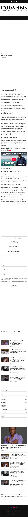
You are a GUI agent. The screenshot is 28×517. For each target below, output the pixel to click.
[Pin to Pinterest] (19, 238)
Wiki (14, 418)
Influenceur (14, 409)
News (3, 414)
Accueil (3, 511)
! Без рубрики (14, 390)
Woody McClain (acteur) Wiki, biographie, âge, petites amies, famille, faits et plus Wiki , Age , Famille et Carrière (17, 342)
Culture (4, 405)
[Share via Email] (20, 238)
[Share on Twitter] (18, 238)
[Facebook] (11, 1)
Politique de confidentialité (12, 511)
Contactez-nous (22, 511)
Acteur (3, 392)
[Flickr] (14, 507)
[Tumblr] (16, 1)
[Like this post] (15, 238)
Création (14, 399)
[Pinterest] (13, 507)
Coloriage (14, 396)
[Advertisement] (14, 39)
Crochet (14, 402)
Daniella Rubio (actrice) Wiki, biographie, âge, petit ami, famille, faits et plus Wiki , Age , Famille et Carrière (17, 368)
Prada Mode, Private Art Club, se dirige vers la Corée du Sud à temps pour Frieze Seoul (18, 351)
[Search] (26, 18)
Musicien (14, 412)
